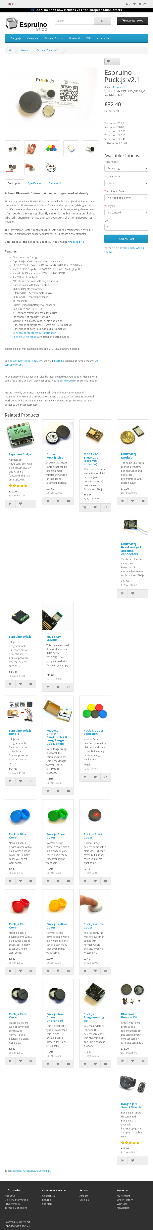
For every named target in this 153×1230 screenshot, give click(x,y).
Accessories (104, 38)
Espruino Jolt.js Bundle (20, 732)
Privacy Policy (12, 1204)
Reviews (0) (55, 183)
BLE (33, 1170)
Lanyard (111, 206)
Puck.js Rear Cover (18, 1015)
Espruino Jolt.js (20, 636)
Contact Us (48, 1196)
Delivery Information (16, 1200)
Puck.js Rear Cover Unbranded (55, 1017)
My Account (123, 1196)
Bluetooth (74, 38)
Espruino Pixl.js (20, 454)
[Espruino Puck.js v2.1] (51, 97)
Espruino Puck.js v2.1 (48, 50)
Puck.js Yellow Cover (56, 925)
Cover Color (113, 176)
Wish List (122, 1204)
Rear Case (112, 161)
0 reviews (128, 248)
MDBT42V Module (53, 638)
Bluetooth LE (43, 1170)
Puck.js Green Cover (56, 836)
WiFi (88, 38)
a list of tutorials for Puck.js (24, 360)
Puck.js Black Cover (93, 836)
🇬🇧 (11, 4)
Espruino (59, 360)
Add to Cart (126, 239)
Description (14, 183)
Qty (106, 220)
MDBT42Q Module (128, 455)
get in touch (66, 380)
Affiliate (83, 1196)
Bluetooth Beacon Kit (129, 1015)
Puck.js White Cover (94, 925)
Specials (84, 1200)
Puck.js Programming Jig (94, 1017)
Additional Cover (116, 191)
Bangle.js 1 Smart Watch (131, 1105)
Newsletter (123, 1207)
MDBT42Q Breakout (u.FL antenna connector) (132, 549)
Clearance (32, 38)
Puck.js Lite (76, 242)
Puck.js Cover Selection (94, 732)
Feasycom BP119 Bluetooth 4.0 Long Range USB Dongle (56, 737)
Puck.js (26, 1170)
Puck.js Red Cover (17, 925)
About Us (10, 1196)
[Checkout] (144, 4)
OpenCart (24, 1222)
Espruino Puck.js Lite (54, 455)
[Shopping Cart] (139, 4)
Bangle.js (16, 38)
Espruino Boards (53, 38)
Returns (46, 1200)
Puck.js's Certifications (25, 337)
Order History (125, 1200)
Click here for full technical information (34, 333)
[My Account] (128, 4)
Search (24, 50)
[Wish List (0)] (134, 4)
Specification (35, 183)
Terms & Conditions (16, 1207)
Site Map (47, 1204)
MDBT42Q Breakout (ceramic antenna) (91, 459)
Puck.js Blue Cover (17, 836)
